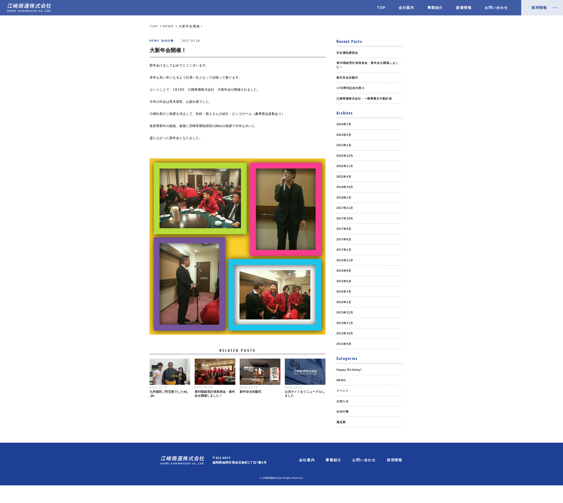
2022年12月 (344, 155)
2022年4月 (343, 176)
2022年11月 (344, 166)
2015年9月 (343, 344)
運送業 (341, 422)
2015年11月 (344, 323)
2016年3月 (343, 291)
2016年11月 (344, 260)
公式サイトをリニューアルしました (305, 393)
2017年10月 (344, 218)
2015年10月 (344, 333)
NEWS (154, 40)
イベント (342, 390)
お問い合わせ (496, 7)
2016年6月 (343, 281)
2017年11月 (344, 208)
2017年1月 (343, 249)
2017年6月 (343, 239)
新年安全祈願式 (250, 391)
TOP (381, 7)
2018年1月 (343, 197)
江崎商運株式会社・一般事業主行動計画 (364, 98)
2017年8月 (343, 228)
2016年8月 (343, 270)
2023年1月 (343, 145)
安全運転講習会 (347, 52)
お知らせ (342, 401)
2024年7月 (343, 124)
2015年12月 (344, 312)
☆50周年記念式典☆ (350, 88)
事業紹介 (435, 7)
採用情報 (394, 460)
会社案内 (406, 7)
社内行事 (167, 40)
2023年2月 (343, 134)
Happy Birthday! (349, 369)
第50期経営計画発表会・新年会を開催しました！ (215, 393)
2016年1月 (343, 302)
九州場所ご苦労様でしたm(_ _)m (169, 393)
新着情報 (464, 7)
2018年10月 (344, 187)
